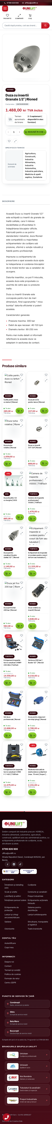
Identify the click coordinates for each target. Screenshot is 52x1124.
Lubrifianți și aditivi (13, 896)
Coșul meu (9, 947)
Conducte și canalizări (37, 892)
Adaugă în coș (36, 132)
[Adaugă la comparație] (15, 141)
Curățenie (32, 885)
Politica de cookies (13, 974)
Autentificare (10, 943)
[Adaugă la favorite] (9, 141)
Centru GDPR (10, 982)
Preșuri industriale (35, 896)
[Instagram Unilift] (14, 864)
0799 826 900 (13, 3)
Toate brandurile (35, 929)
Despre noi (9, 962)
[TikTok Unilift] (20, 864)
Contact (8, 966)
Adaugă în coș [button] (20, 411)
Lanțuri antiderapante (37, 914)
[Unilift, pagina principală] (29, 8)
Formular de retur (12, 978)
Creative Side (17, 1121)
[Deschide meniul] (5, 8)
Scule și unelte (11, 892)
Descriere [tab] (8, 201)
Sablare (8, 922)
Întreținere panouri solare (15, 900)
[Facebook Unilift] (7, 864)
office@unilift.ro (31, 3)
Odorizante (9, 929)
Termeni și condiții (12, 970)
